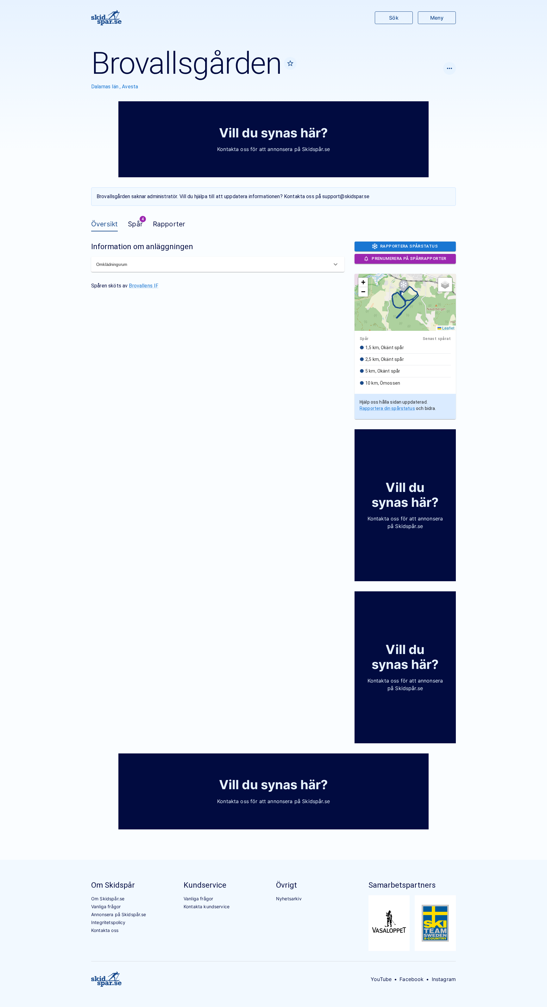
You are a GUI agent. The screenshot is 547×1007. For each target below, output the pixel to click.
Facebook (411, 979)
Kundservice (205, 885)
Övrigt (286, 885)
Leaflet (447, 327)
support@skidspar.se (345, 196)
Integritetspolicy (108, 922)
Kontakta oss (104, 930)
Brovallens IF (143, 286)
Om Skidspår (113, 885)
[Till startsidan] (106, 17)
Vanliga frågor (106, 906)
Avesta (130, 87)
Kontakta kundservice (206, 906)
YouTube (381, 979)
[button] (403, 286)
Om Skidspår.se (107, 898)
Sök (393, 18)
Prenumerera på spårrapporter (409, 258)
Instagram (444, 979)
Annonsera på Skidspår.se (118, 914)
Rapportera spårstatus (409, 246)
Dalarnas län (105, 87)
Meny (436, 18)
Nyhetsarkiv (289, 898)
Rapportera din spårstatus (387, 408)
